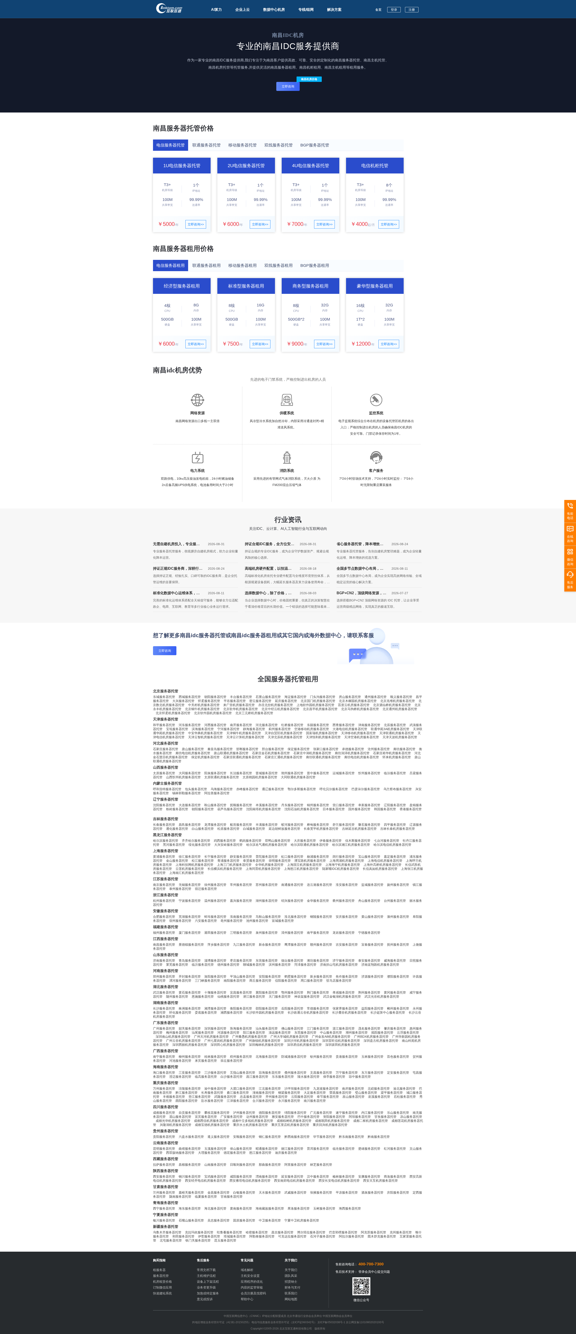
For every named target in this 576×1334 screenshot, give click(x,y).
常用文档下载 (206, 1270)
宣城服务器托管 (283, 920)
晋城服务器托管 (267, 773)
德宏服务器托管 (235, 1152)
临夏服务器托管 (206, 1196)
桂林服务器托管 (215, 1056)
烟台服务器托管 (292, 960)
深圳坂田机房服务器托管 (342, 1044)
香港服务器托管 (411, 809)
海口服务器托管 (164, 1072)
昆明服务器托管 (164, 1148)
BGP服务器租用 (314, 265)
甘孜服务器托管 (385, 1116)
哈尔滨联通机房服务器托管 (309, 844)
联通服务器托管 (206, 145)
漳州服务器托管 (292, 932)
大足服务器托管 (315, 1092)
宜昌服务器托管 (241, 992)
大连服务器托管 (190, 805)
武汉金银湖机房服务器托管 (342, 996)
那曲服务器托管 (270, 1164)
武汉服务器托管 (164, 992)
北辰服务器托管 (395, 725)
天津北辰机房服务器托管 (285, 737)
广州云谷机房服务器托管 (183, 1040)
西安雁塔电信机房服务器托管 (250, 1180)
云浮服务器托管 (408, 1032)
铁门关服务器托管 (198, 1240)
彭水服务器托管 (212, 1100)
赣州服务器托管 (321, 944)
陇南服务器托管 (180, 1196)
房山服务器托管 (350, 697)
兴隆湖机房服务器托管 (175, 1125)
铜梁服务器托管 (289, 1092)
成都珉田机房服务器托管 (332, 1121)
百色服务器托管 (398, 1056)
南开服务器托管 (241, 725)
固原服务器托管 (244, 1220)
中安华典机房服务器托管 (205, 733)
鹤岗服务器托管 (250, 840)
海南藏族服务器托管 (270, 1208)
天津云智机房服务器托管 (205, 737)
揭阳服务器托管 (382, 1032)
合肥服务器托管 (164, 916)
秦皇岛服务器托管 (220, 749)
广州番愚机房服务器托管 (249, 1036)
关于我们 (291, 1270)
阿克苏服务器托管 (373, 1232)
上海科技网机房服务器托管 (194, 864)
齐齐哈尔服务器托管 (196, 840)
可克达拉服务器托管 (292, 1236)
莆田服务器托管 (215, 932)
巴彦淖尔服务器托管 (365, 789)
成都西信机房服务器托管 (211, 1121)
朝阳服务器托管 (215, 697)
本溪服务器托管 (267, 805)
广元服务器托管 (321, 1112)
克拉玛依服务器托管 (199, 1232)
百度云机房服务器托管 (353, 705)
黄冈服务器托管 (395, 992)
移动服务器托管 (242, 145)
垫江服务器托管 (200, 1096)
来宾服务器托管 (206, 1060)
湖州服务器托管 (267, 900)
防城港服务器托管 (293, 1056)
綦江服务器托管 (238, 1092)
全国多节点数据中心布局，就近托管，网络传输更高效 (360, 569)
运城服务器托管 (344, 773)
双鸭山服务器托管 (277, 840)
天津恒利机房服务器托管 (323, 737)
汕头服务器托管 (267, 1028)
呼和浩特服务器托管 (167, 789)
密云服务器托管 (260, 701)
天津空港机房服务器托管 (361, 737)
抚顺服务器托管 (241, 805)
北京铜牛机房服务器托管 (202, 709)
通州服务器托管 (375, 697)
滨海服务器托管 (203, 729)
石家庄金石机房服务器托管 (271, 753)
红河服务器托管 (395, 1148)
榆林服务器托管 (344, 1176)
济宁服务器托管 (344, 960)
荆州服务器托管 (369, 992)
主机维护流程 (206, 1276)
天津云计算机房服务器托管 (245, 737)
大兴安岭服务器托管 (228, 844)
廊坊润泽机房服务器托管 (352, 753)
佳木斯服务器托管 (357, 840)
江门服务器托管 (318, 1028)
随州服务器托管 (177, 996)
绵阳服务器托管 (295, 1112)
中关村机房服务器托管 (204, 705)
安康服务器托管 (369, 1176)
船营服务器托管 (241, 824)
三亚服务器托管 (190, 1072)
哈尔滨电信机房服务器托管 (392, 844)
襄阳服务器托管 (267, 992)
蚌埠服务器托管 (215, 916)
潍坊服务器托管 (318, 960)
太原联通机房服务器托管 (221, 777)
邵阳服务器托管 (267, 1008)
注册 (412, 9)
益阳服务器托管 (372, 1008)
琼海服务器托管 (270, 1072)
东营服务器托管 (267, 960)
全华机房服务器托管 (269, 864)
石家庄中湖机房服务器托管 (312, 753)
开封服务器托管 (190, 976)
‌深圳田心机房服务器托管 (228, 1044)
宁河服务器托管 (228, 729)
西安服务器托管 (164, 1176)
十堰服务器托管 (215, 992)
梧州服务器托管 (241, 1056)
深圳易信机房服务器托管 (304, 1044)
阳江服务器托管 (254, 1032)
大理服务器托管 (209, 1152)
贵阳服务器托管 (164, 1136)
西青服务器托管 (344, 725)
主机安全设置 (250, 1276)
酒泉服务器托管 (372, 1192)
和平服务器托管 (164, 725)
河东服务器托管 (190, 725)
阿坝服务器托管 (360, 1116)
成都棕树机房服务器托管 (294, 1121)
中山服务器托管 (331, 1032)
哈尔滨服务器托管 (165, 840)
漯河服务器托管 (180, 980)
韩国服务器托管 (385, 809)
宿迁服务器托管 (206, 889)
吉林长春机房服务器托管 (397, 828)
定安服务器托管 (398, 1072)
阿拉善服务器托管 (217, 793)
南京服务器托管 (164, 884)
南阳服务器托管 (235, 980)
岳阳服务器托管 (292, 1008)
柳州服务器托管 (190, 1056)
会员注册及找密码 (253, 1293)
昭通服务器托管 (267, 1148)
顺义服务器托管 (401, 697)
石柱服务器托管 (405, 1096)
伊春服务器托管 (331, 840)
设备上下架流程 (208, 1281)
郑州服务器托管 (164, 976)
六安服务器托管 (206, 920)
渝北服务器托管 (404, 1088)
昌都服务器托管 (190, 1164)
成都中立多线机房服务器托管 (252, 1121)
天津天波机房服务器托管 (399, 737)
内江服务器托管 (372, 1112)
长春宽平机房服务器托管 (321, 828)
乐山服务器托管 (398, 1112)
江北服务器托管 (270, 1088)
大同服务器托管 (190, 773)
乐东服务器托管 (283, 1076)
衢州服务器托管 (344, 900)
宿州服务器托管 (180, 920)
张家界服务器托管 (345, 1008)
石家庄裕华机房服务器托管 (392, 753)
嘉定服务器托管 (395, 856)
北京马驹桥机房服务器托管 (360, 709)
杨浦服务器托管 (318, 856)
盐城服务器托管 (372, 884)
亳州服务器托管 (231, 920)
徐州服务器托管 (215, 884)
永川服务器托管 (289, 1100)
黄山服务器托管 (372, 916)
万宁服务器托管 (347, 1072)
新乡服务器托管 (321, 976)
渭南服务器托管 (267, 1176)
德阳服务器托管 (270, 1112)
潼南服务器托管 (263, 1092)
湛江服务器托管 (344, 1028)
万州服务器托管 (164, 1088)
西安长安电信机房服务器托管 (339, 1180)
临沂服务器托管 (203, 964)
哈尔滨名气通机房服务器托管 (266, 844)
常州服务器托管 (241, 884)
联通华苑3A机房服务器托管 (390, 729)
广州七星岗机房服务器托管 (223, 1040)
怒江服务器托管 (260, 1152)
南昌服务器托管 (164, 944)
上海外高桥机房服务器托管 (382, 864)
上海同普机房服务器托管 (263, 869)
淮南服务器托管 (241, 916)
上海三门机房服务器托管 (234, 864)
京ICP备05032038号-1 (331, 1322)
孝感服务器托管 (344, 992)
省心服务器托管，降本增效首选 (360, 545)
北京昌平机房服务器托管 (320, 709)
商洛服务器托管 (395, 1176)
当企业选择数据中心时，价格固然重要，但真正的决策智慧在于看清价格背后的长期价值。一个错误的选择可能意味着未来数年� (287, 606)
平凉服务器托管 (347, 1192)
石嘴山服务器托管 (191, 1220)
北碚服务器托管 (379, 1088)
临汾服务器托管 (395, 773)
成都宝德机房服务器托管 (212, 1125)
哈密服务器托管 (257, 1232)
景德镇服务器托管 (191, 944)
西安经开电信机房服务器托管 (205, 1180)
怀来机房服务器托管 (396, 757)
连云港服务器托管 (319, 884)
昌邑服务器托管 (190, 824)
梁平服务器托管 (392, 1092)
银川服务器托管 (164, 1220)
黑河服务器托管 (174, 844)
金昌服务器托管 (218, 1192)
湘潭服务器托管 (215, 1008)
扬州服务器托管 (398, 884)
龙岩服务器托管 (344, 932)
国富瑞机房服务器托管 (322, 733)
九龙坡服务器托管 (325, 1088)
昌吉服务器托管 (282, 1232)
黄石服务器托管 (190, 992)
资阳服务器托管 (334, 1116)
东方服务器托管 (372, 1072)
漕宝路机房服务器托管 (310, 860)
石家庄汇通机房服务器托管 (283, 757)
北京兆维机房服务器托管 (397, 701)
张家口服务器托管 (325, 749)
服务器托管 (161, 1276)
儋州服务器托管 (295, 1072)
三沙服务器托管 (215, 1072)
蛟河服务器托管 (292, 824)
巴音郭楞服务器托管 (343, 1232)
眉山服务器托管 (180, 1116)
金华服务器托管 (318, 900)
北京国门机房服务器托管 (318, 701)
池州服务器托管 (257, 920)
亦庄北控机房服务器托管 (275, 705)
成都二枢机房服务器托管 (370, 1121)
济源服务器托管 (372, 976)
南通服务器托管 (292, 884)
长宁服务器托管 (215, 856)
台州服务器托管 (395, 900)
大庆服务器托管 (305, 840)
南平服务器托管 (318, 932)
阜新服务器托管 (369, 805)
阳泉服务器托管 (215, 773)
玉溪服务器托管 (215, 1148)
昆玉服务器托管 (225, 1240)
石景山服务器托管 (268, 697)
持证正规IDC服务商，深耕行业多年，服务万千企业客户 (177, 569)
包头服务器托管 (196, 789)
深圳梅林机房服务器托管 (266, 1044)
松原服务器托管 (228, 828)
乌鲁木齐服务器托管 (167, 1232)
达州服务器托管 (257, 1116)
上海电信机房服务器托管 (385, 860)
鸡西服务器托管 (225, 840)
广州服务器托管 (164, 1028)
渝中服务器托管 (215, 1088)
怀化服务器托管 (180, 1012)
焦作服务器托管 (347, 976)
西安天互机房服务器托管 (380, 1180)
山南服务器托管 (215, 1164)
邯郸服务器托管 (247, 749)
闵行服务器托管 (344, 856)
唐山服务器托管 (193, 749)
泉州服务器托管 (267, 932)
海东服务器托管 (190, 1208)
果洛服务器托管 (299, 1208)
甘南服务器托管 (231, 1196)
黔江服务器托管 (187, 1092)
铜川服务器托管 (190, 1176)
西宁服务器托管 (164, 1208)
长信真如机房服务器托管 (380, 869)
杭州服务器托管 (164, 900)
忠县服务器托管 (251, 1096)
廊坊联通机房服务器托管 (323, 757)
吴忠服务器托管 (218, 1220)
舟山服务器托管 (369, 900)
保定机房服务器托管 (205, 757)
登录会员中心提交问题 (374, 1271)
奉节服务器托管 (328, 1096)
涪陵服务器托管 (190, 1088)
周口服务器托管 (312, 980)
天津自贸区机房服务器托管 (283, 733)
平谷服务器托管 (235, 701)
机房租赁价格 (162, 1281)
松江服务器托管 (203, 860)
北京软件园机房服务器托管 (213, 713)
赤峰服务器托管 (247, 789)
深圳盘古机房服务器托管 (381, 1040)
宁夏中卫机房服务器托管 (301, 1220)
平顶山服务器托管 (242, 976)
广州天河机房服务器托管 (211, 1036)
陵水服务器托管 (308, 1076)
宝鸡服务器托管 (215, 1176)
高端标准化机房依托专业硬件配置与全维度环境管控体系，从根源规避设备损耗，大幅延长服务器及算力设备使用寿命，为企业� (287, 582)
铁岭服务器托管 (177, 809)
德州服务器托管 (228, 964)
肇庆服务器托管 (395, 1028)
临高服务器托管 (206, 1076)
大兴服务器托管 (183, 701)
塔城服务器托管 (235, 1236)
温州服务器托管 (215, 900)
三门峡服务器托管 (207, 980)
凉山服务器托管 (411, 1116)
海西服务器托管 (350, 1208)
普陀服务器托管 (267, 856)
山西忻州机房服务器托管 (183, 777)
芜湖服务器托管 (190, 916)
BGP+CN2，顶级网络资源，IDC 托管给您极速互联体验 (360, 594)
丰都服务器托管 (174, 1096)
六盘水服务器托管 (191, 1136)
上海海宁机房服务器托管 (342, 864)
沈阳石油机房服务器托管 (301, 809)
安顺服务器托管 (244, 1136)
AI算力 (216, 9)
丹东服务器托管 (292, 805)
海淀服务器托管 (295, 697)
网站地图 (291, 1299)
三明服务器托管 (241, 932)
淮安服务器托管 (347, 884)
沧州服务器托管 (379, 749)
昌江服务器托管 (257, 1076)
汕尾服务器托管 (203, 1032)
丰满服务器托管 (267, 824)
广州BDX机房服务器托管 (371, 1036)
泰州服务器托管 (180, 889)
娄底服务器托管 (206, 1012)
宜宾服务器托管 (206, 1116)
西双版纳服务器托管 (180, 1152)
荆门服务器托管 (318, 992)
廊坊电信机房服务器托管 (193, 753)
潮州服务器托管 (357, 1032)
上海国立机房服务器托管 (304, 864)
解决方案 (334, 9)
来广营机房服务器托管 (239, 705)
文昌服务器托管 (321, 1072)
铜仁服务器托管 (270, 1136)
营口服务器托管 (344, 805)
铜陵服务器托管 (321, 916)
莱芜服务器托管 (177, 964)
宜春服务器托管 (372, 944)
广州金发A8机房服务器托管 (331, 1036)
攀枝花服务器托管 (217, 1112)
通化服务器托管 (177, 828)
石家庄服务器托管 (165, 749)
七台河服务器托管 (386, 840)
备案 (378, 9)
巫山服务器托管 (353, 1096)
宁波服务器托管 (190, 900)
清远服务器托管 (280, 1032)
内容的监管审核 (252, 1287)
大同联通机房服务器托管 (298, 777)
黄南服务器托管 (241, 1208)
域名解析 (247, 1270)
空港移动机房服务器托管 (311, 729)
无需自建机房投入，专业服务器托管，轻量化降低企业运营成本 (176, 545)
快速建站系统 (162, 1293)
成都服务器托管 (164, 1112)
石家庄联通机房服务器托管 (242, 757)
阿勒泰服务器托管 (261, 1236)
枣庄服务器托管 (241, 960)
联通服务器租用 (206, 265)
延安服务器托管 (292, 1176)
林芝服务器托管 (321, 1164)
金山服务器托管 (177, 860)
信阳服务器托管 (286, 980)
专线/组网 (306, 9)
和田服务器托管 (183, 1236)
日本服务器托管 (334, 809)
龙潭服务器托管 (215, 824)
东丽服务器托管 (318, 725)
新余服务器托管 (270, 944)
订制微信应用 (162, 1287)
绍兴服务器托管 (292, 900)
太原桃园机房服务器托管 (260, 777)
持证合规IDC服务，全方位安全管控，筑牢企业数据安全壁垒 (269, 545)
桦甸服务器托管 (318, 824)
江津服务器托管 (238, 1100)
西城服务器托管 (190, 697)
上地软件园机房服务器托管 (315, 705)
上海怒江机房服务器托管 (301, 869)
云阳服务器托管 (302, 1096)
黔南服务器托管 (379, 1136)
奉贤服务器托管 (254, 860)
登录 (394, 9)
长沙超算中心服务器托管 (387, 1012)
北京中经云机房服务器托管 (280, 709)
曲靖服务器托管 (190, 1148)
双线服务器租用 (278, 265)
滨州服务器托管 (280, 964)
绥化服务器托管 (200, 844)
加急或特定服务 (208, 1293)
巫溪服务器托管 (379, 1096)
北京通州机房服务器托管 (399, 709)
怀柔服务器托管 (209, 701)
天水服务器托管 (270, 1192)
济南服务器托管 (164, 960)
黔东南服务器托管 (351, 1136)
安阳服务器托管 (270, 976)
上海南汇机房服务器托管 (186, 873)
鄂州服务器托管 (292, 992)
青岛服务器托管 (190, 960)
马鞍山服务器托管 (268, 916)
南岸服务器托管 (353, 1088)
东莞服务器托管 (305, 1032)
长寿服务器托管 (212, 1092)
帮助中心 (247, 1299)
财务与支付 (292, 1287)
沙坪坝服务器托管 (297, 1088)
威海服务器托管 (395, 960)
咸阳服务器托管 (241, 1176)
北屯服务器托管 (171, 1240)
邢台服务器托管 (273, 749)
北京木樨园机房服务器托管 (358, 701)
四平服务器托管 (395, 824)
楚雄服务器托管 (369, 1148)
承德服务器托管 (353, 749)
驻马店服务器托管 (338, 980)
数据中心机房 (274, 9)
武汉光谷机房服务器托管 (381, 996)
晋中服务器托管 (318, 773)
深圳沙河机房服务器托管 (301, 1040)
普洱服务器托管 (318, 1148)
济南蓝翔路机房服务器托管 (380, 964)
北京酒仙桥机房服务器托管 (392, 705)
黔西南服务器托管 (297, 1136)
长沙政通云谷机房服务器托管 (308, 1012)
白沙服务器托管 (231, 1076)
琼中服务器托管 (360, 1076)
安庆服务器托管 (347, 916)
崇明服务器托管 (280, 860)
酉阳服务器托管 (187, 1100)
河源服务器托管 (228, 1032)
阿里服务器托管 (295, 1164)
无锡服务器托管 (190, 884)
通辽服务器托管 (273, 789)
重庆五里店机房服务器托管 (290, 1125)
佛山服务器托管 (292, 1028)
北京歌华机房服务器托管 (240, 709)
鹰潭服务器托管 (295, 944)
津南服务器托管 (369, 725)
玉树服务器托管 (324, 1208)
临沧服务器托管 (344, 1148)
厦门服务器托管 (190, 932)
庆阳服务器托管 (398, 1192)
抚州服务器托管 (398, 944)
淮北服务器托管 (295, 916)
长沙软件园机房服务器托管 (265, 1012)
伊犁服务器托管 (209, 1236)
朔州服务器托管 (292, 773)
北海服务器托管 (267, 1056)
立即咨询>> (196, 224)
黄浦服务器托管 (164, 856)
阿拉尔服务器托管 (351, 1236)
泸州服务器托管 (244, 1112)
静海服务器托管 (254, 729)
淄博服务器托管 (215, 960)
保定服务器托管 (299, 749)
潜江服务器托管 (254, 996)
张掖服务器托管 (321, 1192)
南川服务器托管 (315, 1100)
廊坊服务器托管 (404, 749)
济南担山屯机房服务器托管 (339, 964)
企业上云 (242, 9)
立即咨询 (291, 85)
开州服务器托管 (277, 1096)
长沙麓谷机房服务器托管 (349, 1012)
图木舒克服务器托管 (382, 1236)
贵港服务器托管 (347, 1056)
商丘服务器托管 (260, 980)
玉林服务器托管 (372, 1056)
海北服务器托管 (215, 1208)
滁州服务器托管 (398, 916)
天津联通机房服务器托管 (396, 733)
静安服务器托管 (241, 856)
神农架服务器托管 (307, 996)
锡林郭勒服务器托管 (186, 793)
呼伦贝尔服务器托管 (334, 789)
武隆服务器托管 (225, 1096)
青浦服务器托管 (228, 860)
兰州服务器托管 (164, 1192)
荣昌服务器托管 (340, 1092)
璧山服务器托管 (366, 1092)
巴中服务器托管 (308, 1116)
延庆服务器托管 (286, 701)
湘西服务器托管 (231, 1012)
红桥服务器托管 (292, 725)
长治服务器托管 (241, 773)
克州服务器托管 (401, 1232)
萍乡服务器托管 (218, 944)
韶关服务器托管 (190, 1028)
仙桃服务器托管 (228, 996)
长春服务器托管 (164, 824)
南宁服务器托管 (164, 1056)
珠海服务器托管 (241, 1028)
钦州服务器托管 (321, 1056)
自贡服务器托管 (190, 1112)
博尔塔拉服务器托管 (311, 1232)
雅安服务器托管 (283, 1116)
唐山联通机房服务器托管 (231, 753)
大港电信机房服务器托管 (350, 729)
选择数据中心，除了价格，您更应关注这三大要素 (268, 594)
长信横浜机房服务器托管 (224, 869)
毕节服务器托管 (324, 1136)
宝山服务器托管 (369, 856)
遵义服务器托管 (218, 1136)
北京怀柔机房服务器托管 (173, 713)
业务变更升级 (206, 1287)
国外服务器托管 (359, 809)
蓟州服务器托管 (280, 729)
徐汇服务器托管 (190, 856)
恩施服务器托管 (203, 996)
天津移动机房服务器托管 (358, 733)
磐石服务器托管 (369, 824)
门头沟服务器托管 (322, 697)
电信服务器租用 (170, 265)
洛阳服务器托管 (215, 976)
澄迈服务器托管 (180, 1076)
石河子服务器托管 (322, 1236)
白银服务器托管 (244, 1192)
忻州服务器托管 (369, 773)
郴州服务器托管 (398, 1008)
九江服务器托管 (244, 944)
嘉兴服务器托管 (241, 900)
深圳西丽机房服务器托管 (189, 1044)
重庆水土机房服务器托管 (250, 1125)
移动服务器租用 (242, 265)
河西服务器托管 (215, 725)
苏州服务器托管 (267, 884)
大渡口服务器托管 (242, 1088)
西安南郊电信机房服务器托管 (294, 1180)
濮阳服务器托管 (398, 976)
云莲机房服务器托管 (190, 869)
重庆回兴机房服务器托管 (330, 1125)
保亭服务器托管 (334, 1076)
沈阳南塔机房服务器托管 (263, 809)
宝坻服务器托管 (177, 729)
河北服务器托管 (267, 725)
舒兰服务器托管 (344, 824)
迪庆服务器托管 (286, 1152)
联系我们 (291, 1293)
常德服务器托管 (318, 1008)
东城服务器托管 (164, 697)
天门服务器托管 (280, 996)
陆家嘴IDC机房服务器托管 (340, 869)
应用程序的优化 (252, 1281)
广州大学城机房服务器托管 (289, 1036)
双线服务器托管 (278, 145)
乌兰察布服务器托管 (397, 789)
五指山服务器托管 (242, 1072)
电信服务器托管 (170, 145)
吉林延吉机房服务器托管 (359, 828)
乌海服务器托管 (222, 789)
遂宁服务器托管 (347, 1112)
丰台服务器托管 (241, 697)
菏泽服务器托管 (305, 964)
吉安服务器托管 (347, 944)
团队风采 (291, 1276)
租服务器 (159, 1270)
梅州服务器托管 (177, 1032)
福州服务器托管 (164, 932)
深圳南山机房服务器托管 (173, 1036)
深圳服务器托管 (215, 1028)
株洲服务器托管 (190, 1008)
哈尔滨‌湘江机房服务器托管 (351, 844)
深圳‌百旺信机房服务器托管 (341, 1040)
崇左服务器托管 (231, 1060)
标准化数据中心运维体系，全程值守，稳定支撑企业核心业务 (176, 594)
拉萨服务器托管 (164, 1164)
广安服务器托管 (231, 1116)
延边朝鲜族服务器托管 (284, 828)
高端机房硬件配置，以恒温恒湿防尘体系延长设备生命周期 (268, 569)
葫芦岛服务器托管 (230, 809)
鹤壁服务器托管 (295, 976)
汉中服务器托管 (318, 1176)
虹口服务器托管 (292, 856)
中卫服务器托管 (270, 1220)
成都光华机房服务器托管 (173, 1121)
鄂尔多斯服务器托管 (302, 789)
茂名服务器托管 (369, 1028)
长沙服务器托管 (164, 1008)
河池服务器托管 (180, 1060)
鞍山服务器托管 (215, 805)
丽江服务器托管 (292, 1148)
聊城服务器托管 (254, 964)
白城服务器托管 (254, 828)
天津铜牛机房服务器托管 (243, 733)
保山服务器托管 (241, 1148)
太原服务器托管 (164, 773)
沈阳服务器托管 (164, 805)
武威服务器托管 (295, 1192)
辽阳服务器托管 (395, 805)
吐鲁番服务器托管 (229, 1232)
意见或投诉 (205, 1299)
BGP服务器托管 (314, 145)
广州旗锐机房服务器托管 (263, 1040)
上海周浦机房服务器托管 (346, 860)
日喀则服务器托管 (242, 1164)
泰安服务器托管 (369, 960)
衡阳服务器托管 (241, 1008)
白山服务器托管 (203, 828)
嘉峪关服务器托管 (191, 1192)
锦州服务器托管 (318, 805)
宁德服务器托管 (369, 932)
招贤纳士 (291, 1281)
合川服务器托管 (263, 1100)
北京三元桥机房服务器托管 (254, 713)
